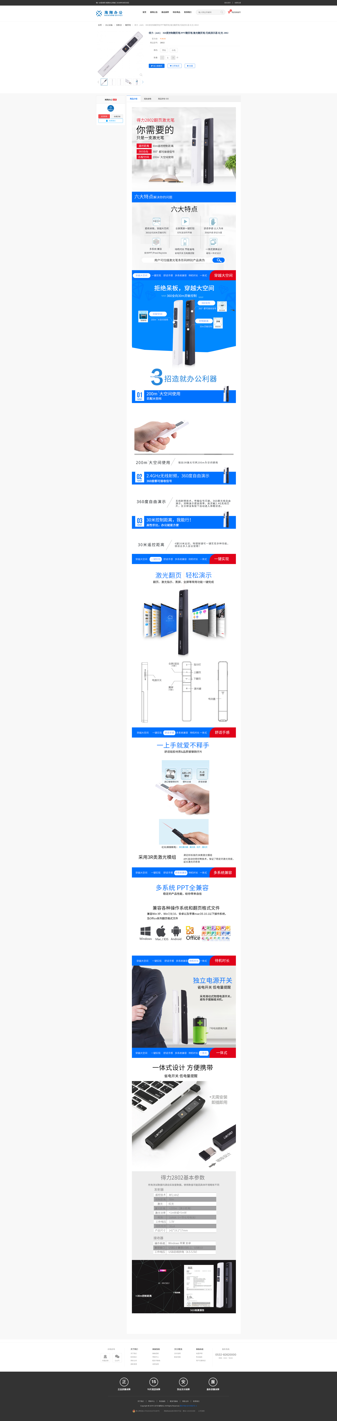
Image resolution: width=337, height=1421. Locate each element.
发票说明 (155, 1364)
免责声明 (199, 1353)
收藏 (190, 66)
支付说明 (177, 1353)
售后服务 (199, 1357)
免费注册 (238, 3)
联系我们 (188, 12)
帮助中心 (155, 1357)
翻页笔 (128, 25)
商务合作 (134, 1360)
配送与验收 (156, 1360)
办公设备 (109, 25)
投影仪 (119, 25)
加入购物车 (156, 66)
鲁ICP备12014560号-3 (188, 1406)
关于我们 (134, 1353)
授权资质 (134, 1364)
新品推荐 (165, 12)
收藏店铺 (117, 116)
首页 (144, 12)
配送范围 (177, 1357)
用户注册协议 (201, 1360)
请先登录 (227, 3)
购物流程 (155, 1353)
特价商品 (176, 12)
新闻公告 (154, 12)
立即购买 (174, 66)
